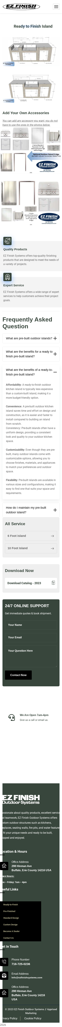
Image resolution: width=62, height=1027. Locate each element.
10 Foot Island (18, 548)
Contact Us (8, 938)
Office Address (20, 861)
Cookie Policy (32, 1018)
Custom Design (10, 924)
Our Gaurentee (29, 754)
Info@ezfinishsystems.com (27, 977)
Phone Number (20, 959)
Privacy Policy (8, 1018)
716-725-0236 (21, 964)
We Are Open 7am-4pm (34, 715)
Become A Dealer (11, 931)
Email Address (20, 973)
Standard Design (11, 918)
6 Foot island (17, 536)
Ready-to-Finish (10, 904)
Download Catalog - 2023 (24, 583)
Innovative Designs (32, 733)
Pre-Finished (9, 911)
